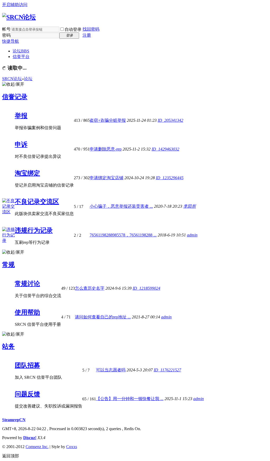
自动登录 (73, 29)
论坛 (21, 51)
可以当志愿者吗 (111, 370)
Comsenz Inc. (37, 446)
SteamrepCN (14, 420)
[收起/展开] (13, 84)
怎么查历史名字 (89, 288)
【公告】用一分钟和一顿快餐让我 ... (129, 398)
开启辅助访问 (14, 4)
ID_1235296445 (170, 178)
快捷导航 (10, 41)
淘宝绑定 (27, 173)
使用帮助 (27, 312)
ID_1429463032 (165, 149)
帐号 (6, 29)
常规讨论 (27, 283)
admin (192, 235)
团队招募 (27, 365)
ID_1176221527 (167, 370)
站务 (8, 346)
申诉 (21, 144)
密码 (6, 35)
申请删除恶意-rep (106, 149)
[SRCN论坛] (19, 17)
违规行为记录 (34, 230)
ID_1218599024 (146, 288)
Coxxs (71, 446)
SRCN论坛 (12, 78)
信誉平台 (21, 56)
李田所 (189, 206)
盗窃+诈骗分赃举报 (108, 120)
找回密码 (91, 29)
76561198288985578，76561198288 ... (123, 235)
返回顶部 (10, 456)
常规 (8, 264)
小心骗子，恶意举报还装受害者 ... (121, 206)
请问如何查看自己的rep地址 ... (103, 317)
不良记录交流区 (37, 201)
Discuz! (29, 437)
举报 (21, 115)
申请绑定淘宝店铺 (106, 178)
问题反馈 (27, 394)
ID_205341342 (170, 120)
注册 (87, 35)
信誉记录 (14, 96)
